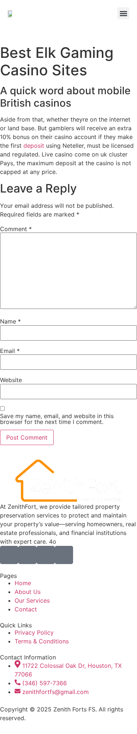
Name (10, 321)
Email (10, 351)
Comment (16, 229)
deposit (33, 145)
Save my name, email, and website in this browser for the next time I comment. (57, 419)
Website (11, 380)
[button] (123, 13)
